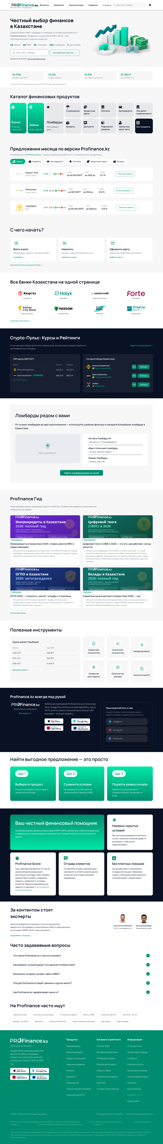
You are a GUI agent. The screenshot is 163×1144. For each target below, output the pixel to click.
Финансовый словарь (137, 1052)
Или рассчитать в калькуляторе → (26, 265)
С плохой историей (68, 1014)
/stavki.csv (88, 1124)
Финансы (44, 5)
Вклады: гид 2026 (20, 1021)
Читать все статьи (18, 613)
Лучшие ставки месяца (108, 1088)
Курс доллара (122, 1021)
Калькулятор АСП (108, 1014)
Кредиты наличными (76, 1058)
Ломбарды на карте (106, 1058)
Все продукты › (25, 713)
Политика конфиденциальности (139, 1114)
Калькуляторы (76, 5)
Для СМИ (101, 1082)
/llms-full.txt (128, 1122)
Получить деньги (125, 174)
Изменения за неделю (107, 1076)
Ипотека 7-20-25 (130, 1014)
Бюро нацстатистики (30, 84)
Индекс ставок (104, 1070)
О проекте (107, 5)
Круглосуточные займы (43, 1014)
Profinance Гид (134, 1046)
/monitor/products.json (28, 1124)
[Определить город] (150, 5)
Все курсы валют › (21, 670)
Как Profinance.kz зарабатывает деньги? (36, 992)
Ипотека (70, 1070)
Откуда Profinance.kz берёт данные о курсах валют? (42, 983)
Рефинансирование (75, 1064)
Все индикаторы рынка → (58, 84)
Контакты (131, 1082)
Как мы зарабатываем (137, 1076)
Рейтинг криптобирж (106, 1064)
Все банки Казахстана (107, 1052)
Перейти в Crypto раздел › (141, 345)
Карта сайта (133, 1101)
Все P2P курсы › (21, 379)
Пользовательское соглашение (109, 1114)
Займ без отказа (20, 1014)
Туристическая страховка (83, 1021)
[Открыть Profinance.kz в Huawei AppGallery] (57, 728)
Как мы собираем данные (36, 59)
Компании (59, 5)
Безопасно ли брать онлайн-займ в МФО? (36, 973)
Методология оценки (137, 1070)
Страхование (72, 1082)
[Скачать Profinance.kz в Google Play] (84, 721)
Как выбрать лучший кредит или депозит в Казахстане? (44, 964)
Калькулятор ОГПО (58, 1021)
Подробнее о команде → (21, 935)
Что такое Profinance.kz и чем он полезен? (37, 955)
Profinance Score (33, 154)
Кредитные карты (74, 1052)
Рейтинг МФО (88, 1014)
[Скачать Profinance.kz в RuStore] (84, 728)
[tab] (17, 161)
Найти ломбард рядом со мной (81, 472)
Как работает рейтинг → (64, 52)
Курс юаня (105, 1021)
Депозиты (39, 1021)
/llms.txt (83, 1122)
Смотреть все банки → (21, 320)
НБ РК (20, 84)
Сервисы (93, 5)
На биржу (144, 367)
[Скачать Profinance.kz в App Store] (57, 721)
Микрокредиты (73, 1046)
